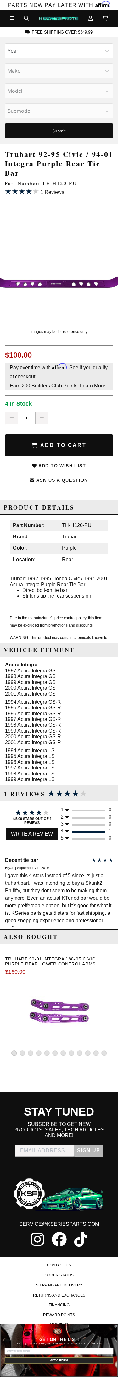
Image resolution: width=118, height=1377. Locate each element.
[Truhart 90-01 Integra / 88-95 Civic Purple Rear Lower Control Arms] (59, 1010)
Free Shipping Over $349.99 (62, 32)
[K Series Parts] (59, 18)
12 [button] (104, 1053)
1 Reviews (34, 191)
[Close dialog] (115, 1326)
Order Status (59, 1275)
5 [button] (46, 1053)
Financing (59, 1305)
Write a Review (32, 833)
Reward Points (59, 1315)
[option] (59, 259)
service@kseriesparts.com (59, 1224)
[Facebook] (59, 1239)
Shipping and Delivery (59, 1285)
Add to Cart (62, 445)
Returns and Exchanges (59, 1295)
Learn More (92, 385)
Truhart (70, 536)
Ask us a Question (61, 480)
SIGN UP (88, 1150)
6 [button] (55, 1053)
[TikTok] (80, 1239)
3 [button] (30, 1053)
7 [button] (63, 1053)
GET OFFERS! (59, 1360)
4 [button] (38, 1053)
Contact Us (59, 1265)
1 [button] (14, 1053)
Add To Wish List (61, 465)
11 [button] (95, 1053)
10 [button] (87, 1053)
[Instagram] (37, 1239)
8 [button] (71, 1053)
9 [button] (79, 1053)
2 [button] (22, 1053)
